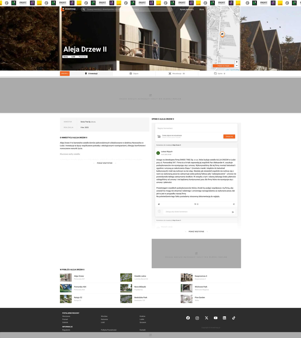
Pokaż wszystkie (104, 163)
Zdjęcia (135, 73)
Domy (65, 57)
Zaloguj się (229, 136)
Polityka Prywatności (108, 330)
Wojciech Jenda (166, 227)
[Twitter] (206, 318)
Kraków (142, 316)
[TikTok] (234, 318)
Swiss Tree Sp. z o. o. (88, 122)
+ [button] (237, 61)
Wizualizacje (176, 73)
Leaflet (227, 70)
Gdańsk (65, 322)
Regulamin (66, 330)
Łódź (73, 57)
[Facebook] (188, 318)
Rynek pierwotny (187, 9)
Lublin (142, 319)
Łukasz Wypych (166, 151)
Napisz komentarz (165, 128)
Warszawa (66, 316)
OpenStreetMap (234, 70)
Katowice (104, 319)
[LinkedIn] (224, 318)
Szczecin (143, 322)
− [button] (237, 65)
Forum (212, 9)
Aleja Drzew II (176, 145)
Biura (202, 9)
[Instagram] (197, 318)
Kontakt (143, 330)
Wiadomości (226, 9)
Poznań (65, 319)
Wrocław (104, 316)
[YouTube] (215, 318)
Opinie (220, 73)
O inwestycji (92, 73)
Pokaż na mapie (223, 66)
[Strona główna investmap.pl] (68, 9)
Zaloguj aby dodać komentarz (176, 212)
